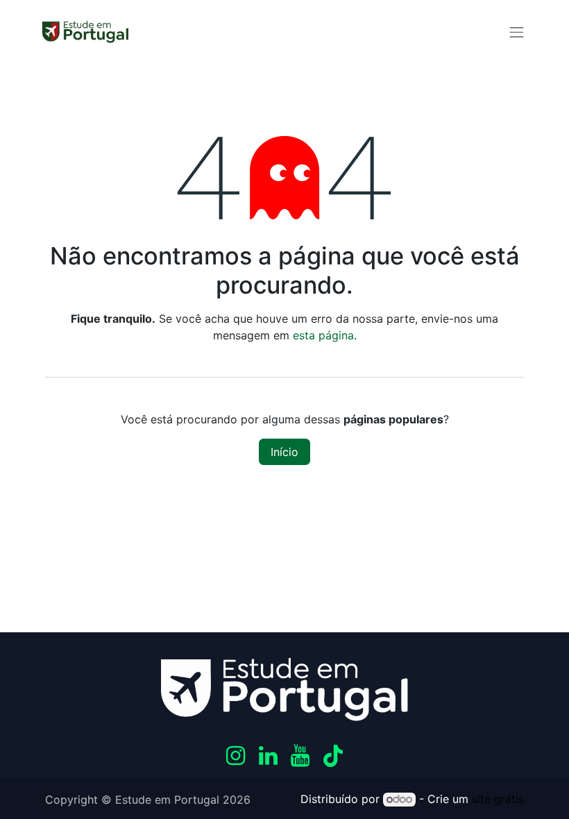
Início (284, 452)
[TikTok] (333, 756)
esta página (323, 335)
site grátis (498, 799)
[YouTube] (300, 756)
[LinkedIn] (268, 756)
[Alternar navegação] (517, 32)
